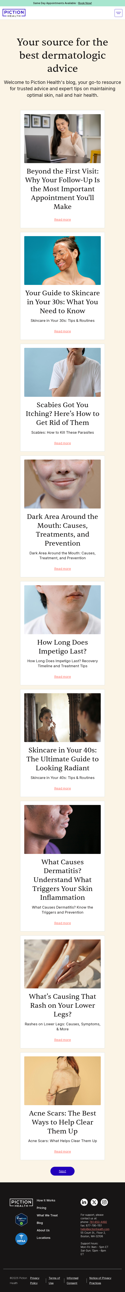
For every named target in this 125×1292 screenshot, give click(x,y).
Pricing (41, 1208)
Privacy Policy (34, 1280)
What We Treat (47, 1215)
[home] (14, 13)
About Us (43, 1230)
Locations (43, 1237)
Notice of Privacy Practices (100, 1280)
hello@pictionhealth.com (95, 1229)
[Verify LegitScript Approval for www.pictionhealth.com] (21, 1219)
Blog (40, 1223)
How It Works (46, 1200)
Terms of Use (54, 1280)
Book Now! (85, 3)
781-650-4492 (98, 1222)
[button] (118, 13)
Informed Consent (72, 1280)
